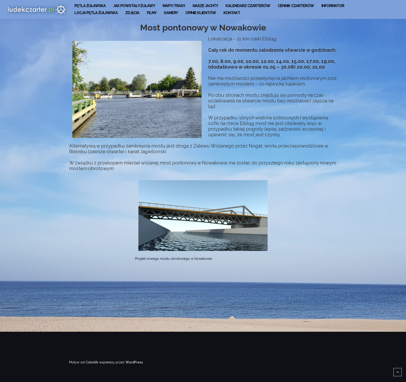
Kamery (171, 13)
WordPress (134, 362)
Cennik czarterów (296, 6)
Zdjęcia (132, 13)
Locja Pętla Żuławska (96, 13)
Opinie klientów (200, 13)
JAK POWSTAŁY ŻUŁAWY (134, 6)
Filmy (151, 13)
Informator (332, 6)
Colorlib (92, 362)
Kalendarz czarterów (248, 6)
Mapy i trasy (174, 6)
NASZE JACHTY (205, 6)
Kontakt (231, 13)
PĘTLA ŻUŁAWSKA (90, 6)
